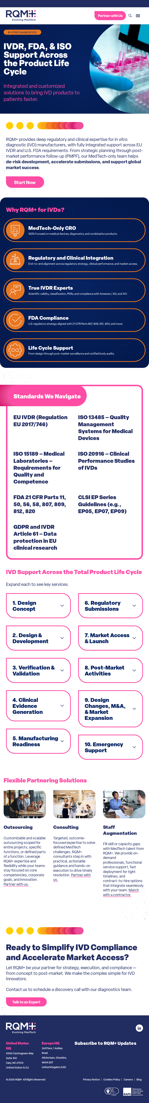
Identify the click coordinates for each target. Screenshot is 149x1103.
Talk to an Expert (26, 1002)
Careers (128, 1079)
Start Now (25, 182)
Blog (139, 1079)
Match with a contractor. (121, 892)
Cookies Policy (111, 1079)
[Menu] (138, 15)
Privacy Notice (91, 1079)
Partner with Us (110, 15)
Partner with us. (16, 884)
